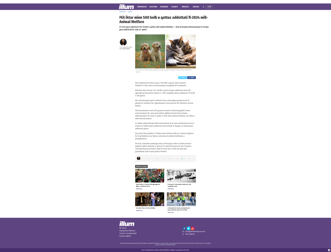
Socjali (130, 12)
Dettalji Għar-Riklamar (127, 231)
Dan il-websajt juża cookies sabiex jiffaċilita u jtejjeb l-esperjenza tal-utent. (165, 250)
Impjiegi (185, 7)
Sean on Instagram (175, 158)
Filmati (174, 7)
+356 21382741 (190, 234)
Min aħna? (122, 228)
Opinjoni (164, 7)
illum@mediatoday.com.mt (195, 231)
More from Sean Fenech (148, 158)
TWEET (183, 77)
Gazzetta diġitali (125, 236)
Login (209, 6)
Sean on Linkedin (187, 158)
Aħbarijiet (142, 7)
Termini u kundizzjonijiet (128, 233)
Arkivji (196, 7)
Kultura (153, 7)
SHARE (192, 77)
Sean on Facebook (162, 158)
